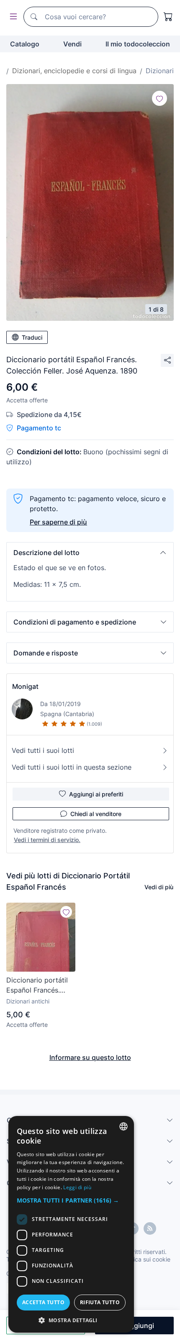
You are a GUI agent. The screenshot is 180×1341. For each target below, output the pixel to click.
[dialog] (71, 1224)
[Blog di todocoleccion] (150, 1228)
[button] (90, 553)
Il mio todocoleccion (137, 44)
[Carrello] (168, 16)
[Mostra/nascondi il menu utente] (11, 17)
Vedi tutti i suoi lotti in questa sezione (71, 767)
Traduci (32, 337)
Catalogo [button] (24, 44)
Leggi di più (77, 1187)
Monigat (25, 686)
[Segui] (159, 98)
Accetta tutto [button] (43, 1302)
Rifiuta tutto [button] (100, 1302)
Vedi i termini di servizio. (47, 839)
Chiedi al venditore (95, 813)
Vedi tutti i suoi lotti (43, 750)
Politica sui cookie (146, 1259)
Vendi (72, 44)
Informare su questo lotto (90, 1057)
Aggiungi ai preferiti (96, 794)
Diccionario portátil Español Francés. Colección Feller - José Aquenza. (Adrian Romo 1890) (38, 985)
